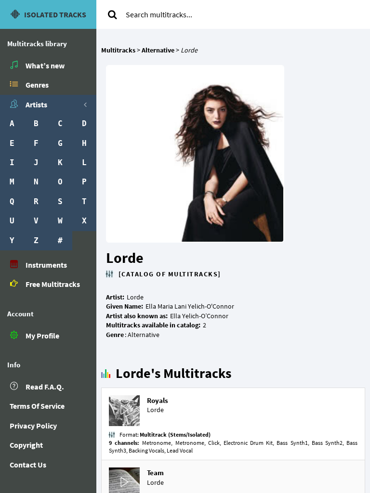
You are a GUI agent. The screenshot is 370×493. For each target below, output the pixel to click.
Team (155, 472)
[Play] (124, 410)
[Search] (112, 14)
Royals (157, 400)
